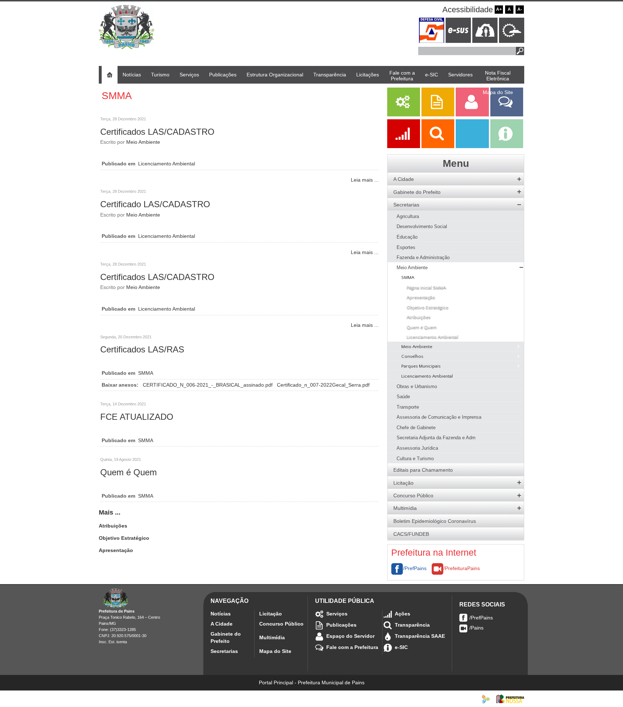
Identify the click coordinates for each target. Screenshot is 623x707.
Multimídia (272, 637)
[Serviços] (403, 114)
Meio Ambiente (143, 142)
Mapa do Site (275, 651)
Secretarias (224, 651)
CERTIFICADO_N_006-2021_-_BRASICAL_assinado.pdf (208, 385)
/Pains (476, 628)
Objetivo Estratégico (124, 538)
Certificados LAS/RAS (142, 349)
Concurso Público (281, 624)
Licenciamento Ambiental (166, 163)
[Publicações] (438, 114)
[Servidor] (473, 114)
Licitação (270, 614)
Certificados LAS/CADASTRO (157, 132)
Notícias (221, 614)
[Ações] (404, 146)
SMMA (145, 373)
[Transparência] (438, 146)
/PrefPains (415, 568)
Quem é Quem (128, 472)
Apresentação (116, 550)
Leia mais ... (365, 180)
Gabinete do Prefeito (226, 637)
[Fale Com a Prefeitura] (506, 114)
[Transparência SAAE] (473, 146)
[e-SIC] (506, 146)
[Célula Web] (486, 699)
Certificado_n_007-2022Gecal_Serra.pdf (323, 385)
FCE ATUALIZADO (136, 417)
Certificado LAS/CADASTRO (155, 204)
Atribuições (113, 526)
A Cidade (222, 624)
